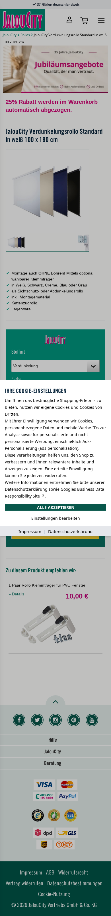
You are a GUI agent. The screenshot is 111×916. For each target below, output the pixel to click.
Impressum (29, 531)
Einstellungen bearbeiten (55, 518)
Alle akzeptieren (55, 507)
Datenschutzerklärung (26, 489)
